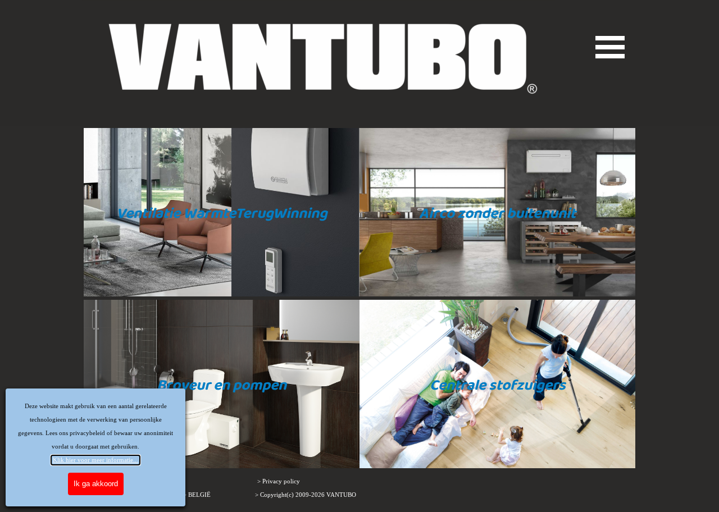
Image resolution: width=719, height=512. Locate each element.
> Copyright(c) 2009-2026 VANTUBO (305, 495)
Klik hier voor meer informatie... (95, 460)
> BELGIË (197, 495)
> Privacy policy (278, 481)
